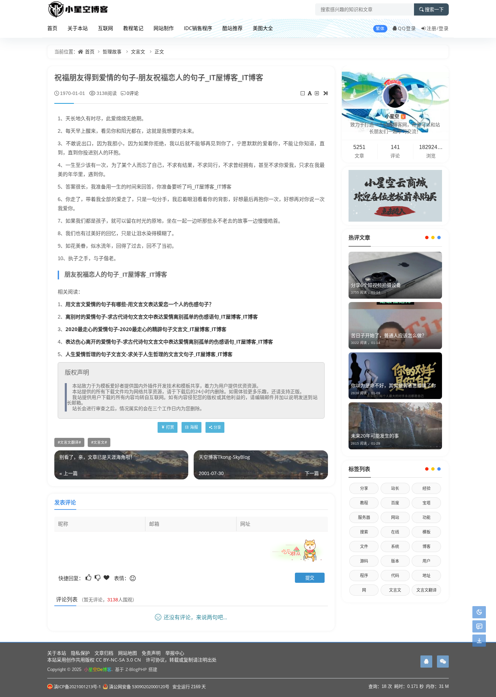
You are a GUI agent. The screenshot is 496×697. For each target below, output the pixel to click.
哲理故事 (112, 51)
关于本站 (77, 28)
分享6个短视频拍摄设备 (376, 285)
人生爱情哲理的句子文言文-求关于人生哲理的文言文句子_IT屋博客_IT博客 (148, 354)
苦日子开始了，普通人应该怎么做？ (388, 335)
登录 (444, 28)
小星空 (394, 116)
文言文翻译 (69, 442)
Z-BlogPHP (136, 669)
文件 (364, 546)
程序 (364, 575)
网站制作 (164, 28)
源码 (364, 561)
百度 (395, 503)
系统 (395, 546)
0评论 (133, 93)
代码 (395, 575)
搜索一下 (434, 9)
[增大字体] (317, 93)
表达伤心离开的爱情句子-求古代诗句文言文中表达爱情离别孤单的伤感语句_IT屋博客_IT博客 (169, 341)
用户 (426, 561)
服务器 (364, 517)
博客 (426, 546)
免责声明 (151, 653)
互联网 (105, 28)
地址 (426, 575)
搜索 (364, 532)
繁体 (380, 28)
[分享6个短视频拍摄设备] (395, 275)
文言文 (138, 51)
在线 (395, 532)
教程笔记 (133, 28)
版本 (395, 561)
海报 (194, 427)
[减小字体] (303, 93)
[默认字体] (310, 93)
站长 (395, 488)
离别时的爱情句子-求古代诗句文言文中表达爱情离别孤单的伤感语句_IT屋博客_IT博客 (161, 316)
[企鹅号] (426, 661)
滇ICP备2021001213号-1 (77, 686)
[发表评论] (479, 626)
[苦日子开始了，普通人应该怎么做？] (395, 325)
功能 (426, 517)
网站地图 (127, 653)
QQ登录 (407, 28)
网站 (395, 517)
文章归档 (103, 653)
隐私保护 (80, 653)
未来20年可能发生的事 (375, 435)
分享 (364, 488)
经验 (426, 488)
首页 (52, 28)
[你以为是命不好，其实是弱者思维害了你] (395, 375)
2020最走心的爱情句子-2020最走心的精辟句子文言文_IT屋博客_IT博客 (145, 329)
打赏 (170, 427)
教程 (364, 503)
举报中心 (174, 653)
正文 (159, 51)
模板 (426, 532)
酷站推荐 (232, 28)
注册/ (432, 28)
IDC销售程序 (198, 28)
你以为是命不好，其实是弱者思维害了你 (393, 385)
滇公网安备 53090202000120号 (139, 686)
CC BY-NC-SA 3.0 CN (118, 659)
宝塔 (426, 503)
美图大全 (263, 28)
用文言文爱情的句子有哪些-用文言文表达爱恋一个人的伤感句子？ (139, 304)
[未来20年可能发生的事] (395, 425)
